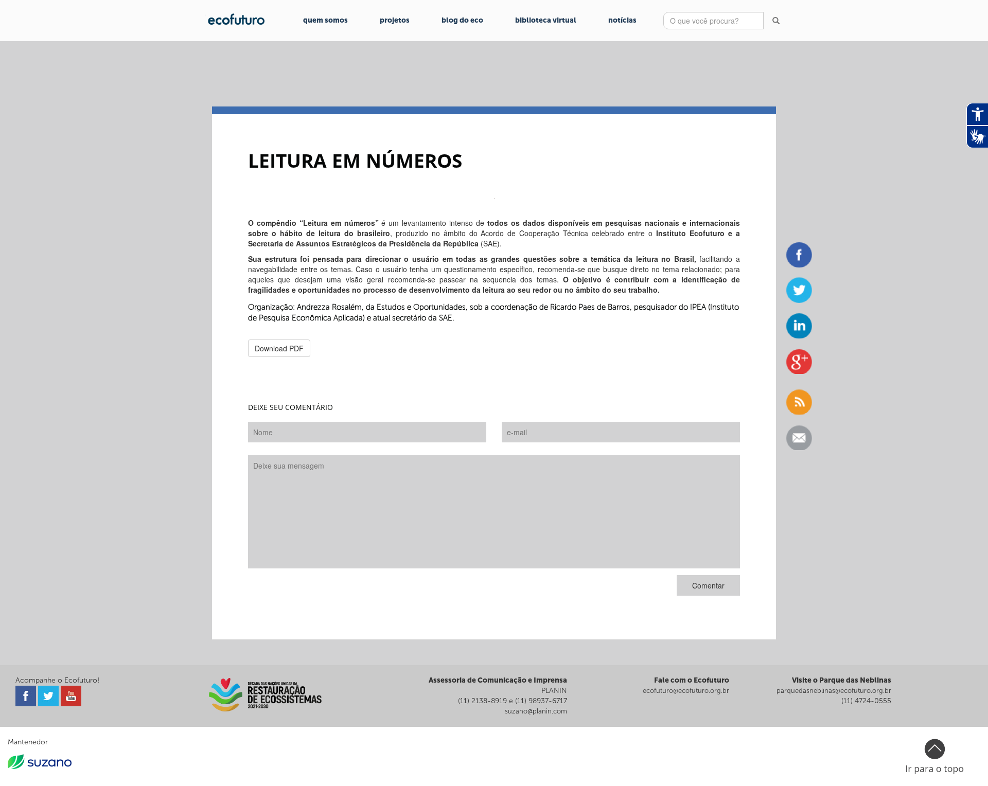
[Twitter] (799, 290)
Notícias (622, 20)
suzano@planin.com (536, 711)
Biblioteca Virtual (545, 20)
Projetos (395, 20)
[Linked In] (799, 325)
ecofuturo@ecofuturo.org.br (686, 690)
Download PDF (279, 348)
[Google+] (799, 361)
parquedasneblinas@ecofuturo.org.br (834, 690)
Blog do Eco (462, 20)
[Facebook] (799, 254)
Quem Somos (325, 20)
